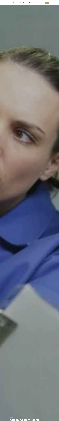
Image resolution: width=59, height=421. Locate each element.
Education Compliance (37, 2)
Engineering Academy (26, 2)
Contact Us (47, 2)
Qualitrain (22, 2)
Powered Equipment (31, 2)
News (41, 2)
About (19, 2)
